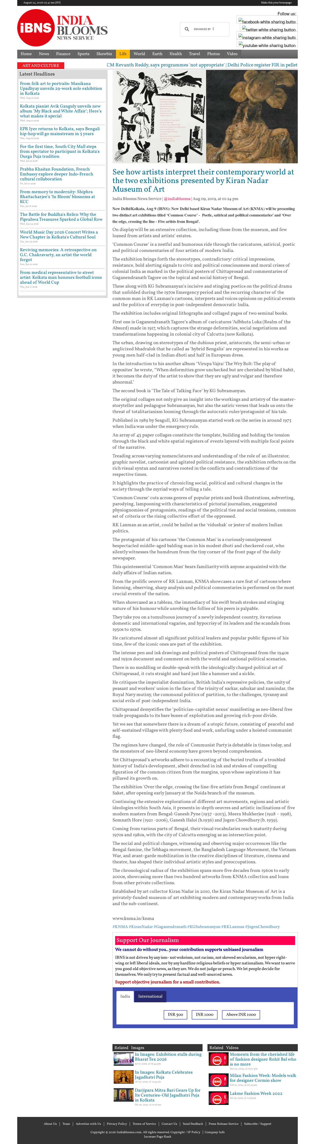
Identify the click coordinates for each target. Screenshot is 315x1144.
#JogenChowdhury (262, 927)
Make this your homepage (276, 2)
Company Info (215, 1132)
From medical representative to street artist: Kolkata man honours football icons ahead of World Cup (61, 278)
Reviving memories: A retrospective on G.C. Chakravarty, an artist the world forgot (58, 255)
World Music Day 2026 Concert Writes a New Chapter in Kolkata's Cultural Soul (59, 234)
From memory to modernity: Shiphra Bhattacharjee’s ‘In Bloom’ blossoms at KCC (57, 197)
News (44, 54)
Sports (83, 54)
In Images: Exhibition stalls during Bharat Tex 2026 (168, 1057)
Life (122, 54)
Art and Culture (40, 66)
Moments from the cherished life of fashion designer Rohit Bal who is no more (263, 1059)
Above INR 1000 (241, 1015)
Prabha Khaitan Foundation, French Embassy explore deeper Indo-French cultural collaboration (56, 174)
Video (232, 54)
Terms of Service (144, 1124)
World (139, 54)
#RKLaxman (233, 927)
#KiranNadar (141, 927)
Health (176, 54)
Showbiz (104, 54)
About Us (50, 1124)
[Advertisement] (62, 510)
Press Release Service (223, 1124)
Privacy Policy (117, 1124)
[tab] (125, 996)
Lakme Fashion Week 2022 (256, 1094)
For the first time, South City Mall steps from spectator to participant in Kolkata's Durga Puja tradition (60, 152)
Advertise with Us (88, 1124)
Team (66, 1124)
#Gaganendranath (170, 927)
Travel (194, 54)
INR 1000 (204, 1015)
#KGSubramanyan (203, 927)
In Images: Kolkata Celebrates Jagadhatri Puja (164, 1075)
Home (26, 54)
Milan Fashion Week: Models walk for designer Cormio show (263, 1078)
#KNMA (120, 927)
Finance (63, 54)
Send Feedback (193, 1124)
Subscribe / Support (257, 1124)
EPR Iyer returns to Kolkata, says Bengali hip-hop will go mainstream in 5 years (60, 131)
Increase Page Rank (157, 1137)
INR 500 (175, 1015)
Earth (157, 54)
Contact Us (169, 1124)
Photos (213, 54)
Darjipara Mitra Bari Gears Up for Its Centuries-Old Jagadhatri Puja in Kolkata (168, 1095)
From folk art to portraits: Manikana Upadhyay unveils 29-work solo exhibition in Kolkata (61, 89)
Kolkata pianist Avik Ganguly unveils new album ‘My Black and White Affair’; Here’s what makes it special (61, 111)
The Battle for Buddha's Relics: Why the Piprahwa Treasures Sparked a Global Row (61, 217)
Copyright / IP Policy (185, 1132)
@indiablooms (177, 199)
